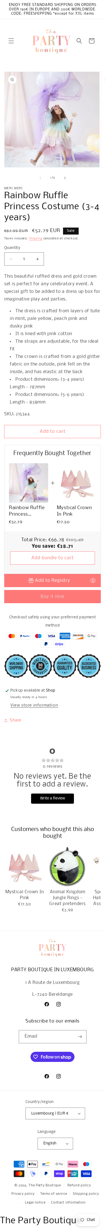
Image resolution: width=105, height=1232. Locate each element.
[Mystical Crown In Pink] (24, 867)
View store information (34, 705)
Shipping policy (86, 1194)
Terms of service (53, 1194)
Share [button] (16, 720)
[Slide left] (40, 178)
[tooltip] (93, 580)
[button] (11, 41)
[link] (28, 483)
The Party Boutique (45, 1185)
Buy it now (52, 596)
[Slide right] (65, 178)
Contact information (68, 1202)
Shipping (35, 238)
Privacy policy (23, 1194)
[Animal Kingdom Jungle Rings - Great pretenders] (67, 867)
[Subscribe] (80, 1036)
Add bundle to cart (52, 558)
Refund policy (79, 1185)
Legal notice (35, 1202)
